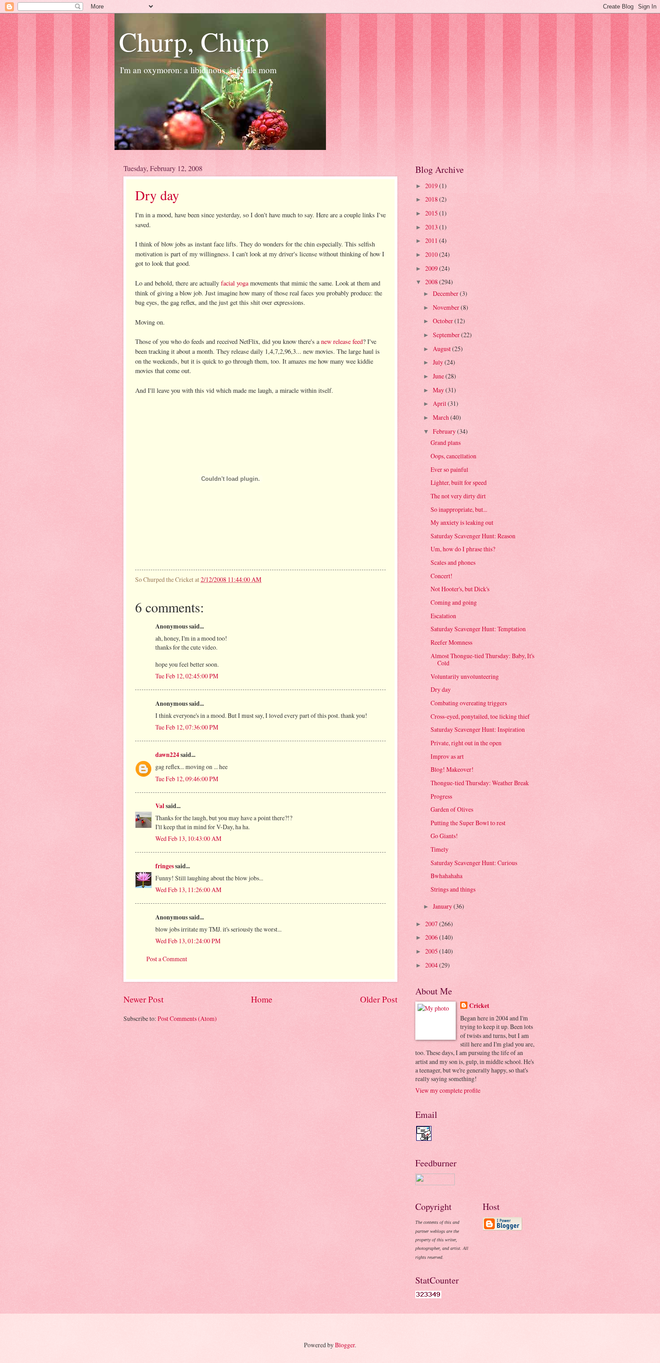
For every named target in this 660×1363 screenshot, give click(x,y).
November (447, 307)
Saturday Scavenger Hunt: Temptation (478, 628)
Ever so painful (449, 469)
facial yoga (234, 283)
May (439, 390)
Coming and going (454, 602)
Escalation (443, 615)
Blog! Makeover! (452, 769)
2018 (432, 199)
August (442, 348)
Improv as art (447, 756)
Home (262, 999)
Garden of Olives (452, 809)
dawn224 (167, 754)
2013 (432, 227)
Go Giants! (444, 835)
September (447, 334)
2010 (432, 254)
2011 (432, 240)
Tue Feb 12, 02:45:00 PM (186, 676)
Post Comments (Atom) (187, 1018)
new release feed (342, 341)
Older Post (378, 999)
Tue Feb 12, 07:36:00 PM (186, 727)
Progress (441, 796)
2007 (432, 923)
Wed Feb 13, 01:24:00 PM (187, 941)
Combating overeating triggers (469, 703)
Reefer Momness (451, 642)
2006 (432, 937)
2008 (432, 281)
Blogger (345, 1345)
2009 (432, 268)
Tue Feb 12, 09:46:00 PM (186, 778)
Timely (440, 849)
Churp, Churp (194, 41)
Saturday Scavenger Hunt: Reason (473, 536)
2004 (432, 965)
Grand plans (446, 442)
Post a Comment (166, 958)
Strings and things (453, 889)
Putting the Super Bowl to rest (468, 822)
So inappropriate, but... (459, 509)
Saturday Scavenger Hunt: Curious (474, 862)
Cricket (479, 1006)
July (438, 362)
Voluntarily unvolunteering (465, 676)
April (440, 403)
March (441, 417)
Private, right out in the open (466, 743)
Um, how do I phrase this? (463, 549)
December (446, 293)
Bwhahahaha (446, 875)
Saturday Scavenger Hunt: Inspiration (478, 729)
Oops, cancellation (453, 456)
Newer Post (143, 999)
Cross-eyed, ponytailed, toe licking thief (480, 716)
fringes (164, 866)
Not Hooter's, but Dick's (460, 589)
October (443, 321)
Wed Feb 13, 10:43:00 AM (188, 838)
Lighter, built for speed (459, 482)
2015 (432, 213)
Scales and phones (453, 562)
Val (159, 805)
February (445, 431)
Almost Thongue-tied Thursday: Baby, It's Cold (482, 659)
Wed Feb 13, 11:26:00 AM (188, 889)
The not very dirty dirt (458, 496)
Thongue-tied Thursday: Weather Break (480, 782)
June (439, 376)
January (443, 906)
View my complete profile (447, 1090)
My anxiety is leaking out (462, 522)
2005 (432, 951)
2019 (432, 185)
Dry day (157, 195)
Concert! (442, 576)
